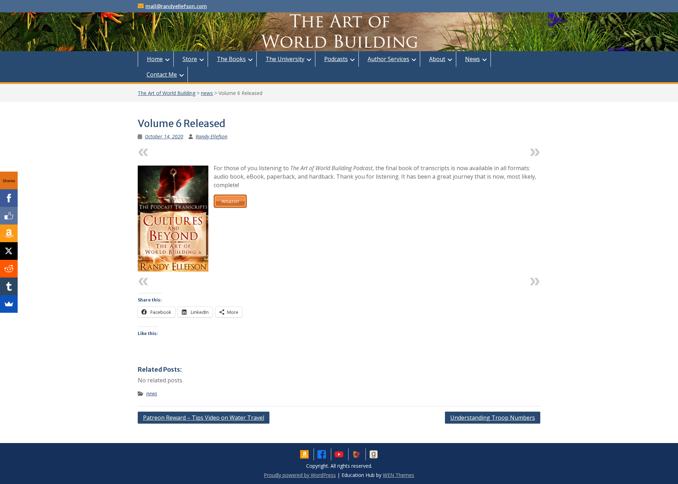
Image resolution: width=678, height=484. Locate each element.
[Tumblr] (9, 286)
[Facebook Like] (9, 216)
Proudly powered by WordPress (300, 475)
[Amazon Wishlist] (9, 233)
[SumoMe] (9, 304)
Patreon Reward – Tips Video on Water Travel (203, 418)
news (207, 93)
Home (155, 59)
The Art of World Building (166, 93)
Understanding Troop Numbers (492, 418)
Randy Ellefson (211, 136)
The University (285, 59)
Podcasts (336, 59)
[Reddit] (9, 268)
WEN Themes (398, 475)
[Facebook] (9, 198)
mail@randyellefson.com (176, 6)
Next (520, 151)
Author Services (388, 59)
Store (190, 59)
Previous (164, 151)
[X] (9, 251)
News (472, 59)
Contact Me (162, 74)
